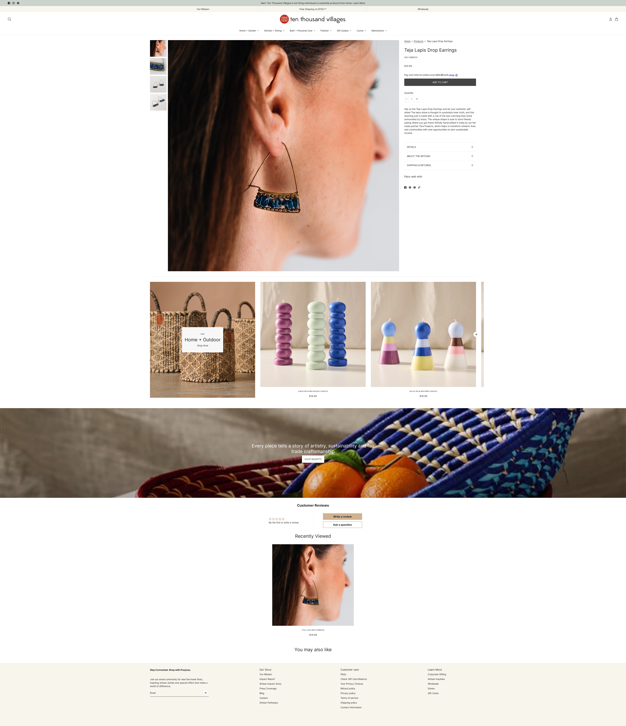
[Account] (610, 19)
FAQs (343, 674)
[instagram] (13, 3)
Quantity (408, 92)
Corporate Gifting (437, 674)
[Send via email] (414, 187)
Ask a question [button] (342, 524)
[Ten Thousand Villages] (313, 19)
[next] (476, 334)
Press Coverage (268, 688)
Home (407, 41)
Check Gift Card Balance (354, 679)
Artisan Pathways (269, 702)
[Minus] (406, 99)
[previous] (150, 339)
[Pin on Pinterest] (410, 187)
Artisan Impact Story (270, 683)
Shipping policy (349, 702)
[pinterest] (18, 3)
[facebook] (9, 3)
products (418, 41)
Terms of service (349, 697)
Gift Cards (433, 693)
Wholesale (433, 683)
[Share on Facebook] (405, 187)
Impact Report (267, 679)
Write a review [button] (342, 516)
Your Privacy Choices (352, 683)
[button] (419, 187)
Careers (264, 697)
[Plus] (417, 99)
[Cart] (616, 19)
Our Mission (266, 674)
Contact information (351, 707)
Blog (262, 693)
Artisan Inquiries (436, 679)
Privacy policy (348, 693)
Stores (431, 688)
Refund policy (348, 688)
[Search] (9, 19)
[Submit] (205, 692)
